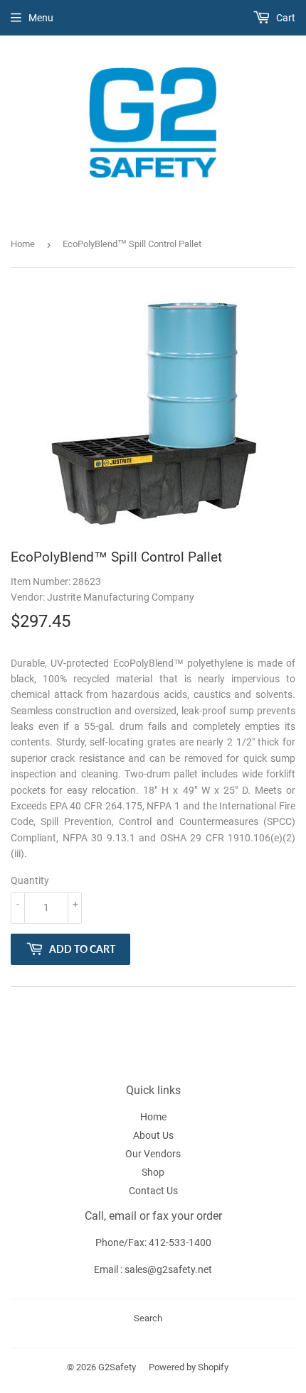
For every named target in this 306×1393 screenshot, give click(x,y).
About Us (153, 1135)
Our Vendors (153, 1153)
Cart (284, 17)
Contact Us (153, 1190)
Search (148, 1318)
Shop (153, 1172)
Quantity (30, 880)
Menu (40, 17)
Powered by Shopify (188, 1367)
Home (23, 244)
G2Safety (117, 1367)
